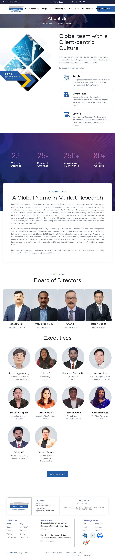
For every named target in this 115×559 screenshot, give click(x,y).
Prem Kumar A (73, 413)
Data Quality (11, 537)
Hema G (46, 373)
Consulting (99, 523)
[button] (59, 2)
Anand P (71, 324)
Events (22, 534)
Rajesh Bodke (98, 324)
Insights (85, 530)
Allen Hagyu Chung (19, 373)
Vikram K (19, 452)
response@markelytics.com (44, 511)
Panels (84, 527)
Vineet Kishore (46, 452)
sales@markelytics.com (44, 505)
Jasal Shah (17, 324)
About (9, 523)
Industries (99, 530)
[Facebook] (78, 503)
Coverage (10, 530)
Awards (22, 530)
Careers (9, 527)
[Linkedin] (82, 503)
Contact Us (24, 537)
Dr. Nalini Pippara (19, 413)
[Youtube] (86, 503)
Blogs (22, 523)
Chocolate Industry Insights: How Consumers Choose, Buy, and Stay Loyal (55, 524)
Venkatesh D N (44, 324)
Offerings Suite (90, 520)
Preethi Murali (46, 413)
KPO (84, 523)
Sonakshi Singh (100, 413)
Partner (9, 534)
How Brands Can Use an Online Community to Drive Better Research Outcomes (56, 536)
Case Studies (24, 527)
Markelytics (13, 552)
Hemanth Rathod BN (73, 373)
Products (98, 527)
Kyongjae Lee (100, 373)
